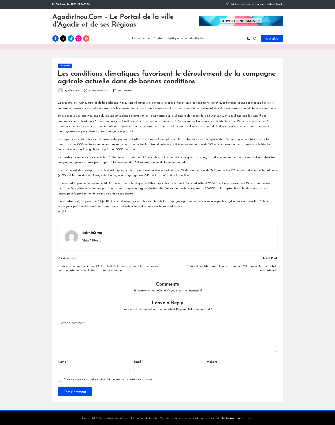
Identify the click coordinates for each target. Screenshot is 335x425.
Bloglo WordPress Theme (236, 418)
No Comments (125, 90)
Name (63, 361)
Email (138, 361)
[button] (272, 38)
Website (212, 361)
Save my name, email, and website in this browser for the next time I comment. (109, 379)
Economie (64, 65)
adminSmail (93, 233)
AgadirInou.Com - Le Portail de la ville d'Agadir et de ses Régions (113, 21)
